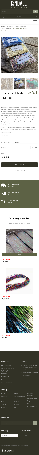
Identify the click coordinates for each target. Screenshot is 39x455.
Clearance (4, 373)
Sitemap (4, 390)
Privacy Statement (18, 399)
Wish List (16, 401)
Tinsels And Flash (6, 28)
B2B (2, 379)
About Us (3, 404)
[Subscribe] (35, 423)
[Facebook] (22, 435)
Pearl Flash (5, 261)
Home (3, 26)
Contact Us (4, 407)
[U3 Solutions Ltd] (8, 450)
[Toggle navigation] (35, 21)
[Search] (35, 11)
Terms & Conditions (19, 396)
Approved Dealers (32, 398)
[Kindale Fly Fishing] (32, 92)
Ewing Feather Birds (6, 382)
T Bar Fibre (5, 338)
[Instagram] (26, 435)
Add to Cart (18, 164)
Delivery (16, 393)
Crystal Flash (6, 298)
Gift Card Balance (31, 406)
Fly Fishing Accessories (7, 368)
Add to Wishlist (18, 170)
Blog (28, 401)
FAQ (15, 407)
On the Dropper (5, 376)
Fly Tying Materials (20, 26)
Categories (10, 26)
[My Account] (3, 16)
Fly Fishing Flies (5, 371)
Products (3, 401)
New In (19, 254)
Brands (3, 399)
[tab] (19, 142)
